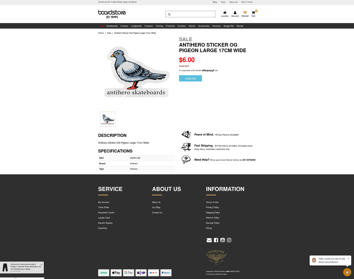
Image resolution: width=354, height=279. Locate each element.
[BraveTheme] (112, 13)
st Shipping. (206, 145)
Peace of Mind (203, 134)
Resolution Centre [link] (106, 212)
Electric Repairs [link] (105, 222)
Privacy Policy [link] (212, 207)
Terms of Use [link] (212, 202)
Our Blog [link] (156, 207)
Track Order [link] (103, 207)
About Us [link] (156, 202)
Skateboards (112, 25)
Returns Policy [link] (212, 217)
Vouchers (216, 25)
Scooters (182, 25)
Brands (240, 25)
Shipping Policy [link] (213, 212)
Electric (192, 25)
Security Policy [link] (213, 222)
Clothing (159, 25)
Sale (102, 25)
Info (216, 70)
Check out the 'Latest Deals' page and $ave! (117, 1)
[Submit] (169, 14)
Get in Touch (247, 2)
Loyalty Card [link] (104, 217)
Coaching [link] (102, 227)
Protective (170, 25)
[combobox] (190, 14)
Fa (196, 145)
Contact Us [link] (157, 212)
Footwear (149, 25)
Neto (225, 274)
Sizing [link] (209, 227)
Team (223, 2)
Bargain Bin (229, 25)
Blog (215, 2)
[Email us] (209, 239)
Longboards (136, 25)
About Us (234, 2)
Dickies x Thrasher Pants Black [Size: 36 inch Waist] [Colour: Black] (23, 267)
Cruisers (124, 25)
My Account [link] (103, 202)
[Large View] (107, 119)
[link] (216, 239)
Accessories (203, 25)
